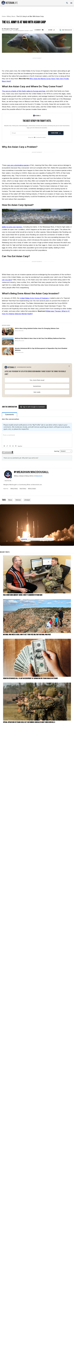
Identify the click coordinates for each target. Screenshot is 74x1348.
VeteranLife (38, 476)
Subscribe (54, 133)
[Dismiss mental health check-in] (69, 366)
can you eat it (7, 280)
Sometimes (37, 386)
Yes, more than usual (37, 380)
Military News (11, 16)
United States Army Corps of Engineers (34, 298)
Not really (37, 392)
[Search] (67, 3)
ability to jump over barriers (12, 227)
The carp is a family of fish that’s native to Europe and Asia (23, 91)
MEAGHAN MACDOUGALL (32, 471)
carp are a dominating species (18, 165)
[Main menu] (71, 3)
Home (4, 16)
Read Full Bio (8, 480)
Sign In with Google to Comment (34, 407)
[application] (37, 525)
